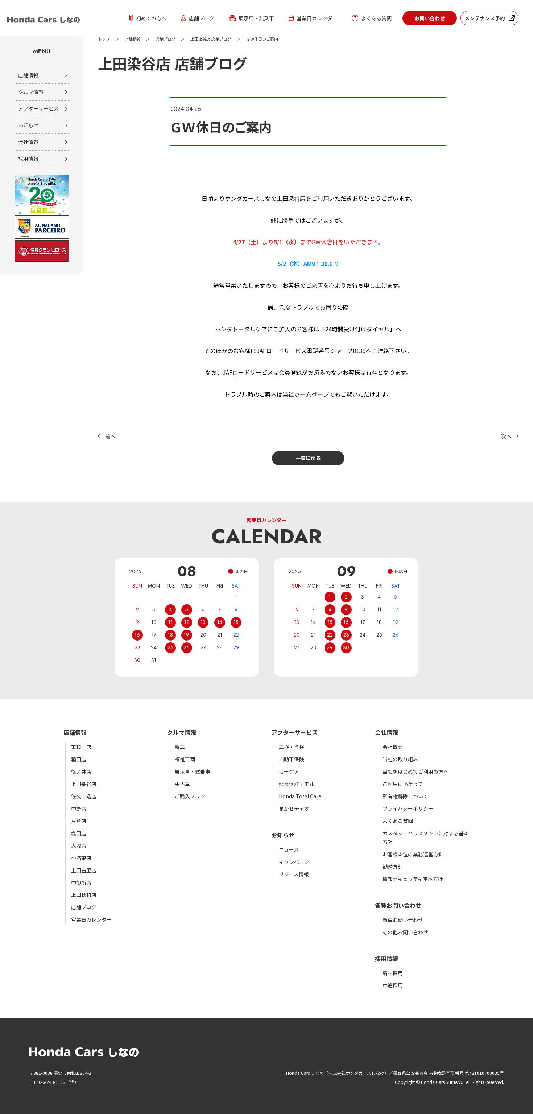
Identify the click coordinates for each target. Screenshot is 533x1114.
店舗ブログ (201, 18)
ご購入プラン (190, 796)
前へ (110, 436)
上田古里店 (83, 870)
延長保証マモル (296, 783)
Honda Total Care (300, 796)
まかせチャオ (294, 808)
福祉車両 (185, 759)
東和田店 (81, 746)
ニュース (289, 849)
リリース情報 (294, 874)
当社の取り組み (400, 759)
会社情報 (28, 141)
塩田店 (78, 833)
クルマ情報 (31, 91)
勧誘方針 (393, 866)
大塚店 (78, 845)
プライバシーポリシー (408, 808)
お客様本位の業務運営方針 (413, 854)
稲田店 (78, 759)
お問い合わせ (429, 18)
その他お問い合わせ (405, 932)
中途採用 (393, 985)
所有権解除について (405, 796)
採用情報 (28, 158)
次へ (506, 436)
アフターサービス (38, 108)
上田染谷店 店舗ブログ (210, 39)
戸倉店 (78, 820)
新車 (180, 746)
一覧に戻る (308, 457)
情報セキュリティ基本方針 (413, 878)
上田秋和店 (83, 894)
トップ (104, 39)
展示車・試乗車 (256, 18)
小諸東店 (81, 857)
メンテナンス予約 (484, 18)
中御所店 (81, 882)
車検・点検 (291, 746)
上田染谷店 (83, 783)
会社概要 (393, 746)
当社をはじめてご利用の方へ (416, 771)
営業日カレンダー (317, 18)
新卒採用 (393, 973)
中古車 (182, 783)
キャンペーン (294, 861)
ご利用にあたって (403, 783)
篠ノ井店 (81, 771)
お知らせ (28, 125)
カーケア (289, 771)
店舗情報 (28, 75)
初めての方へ (151, 18)
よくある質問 (376, 18)
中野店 (78, 808)
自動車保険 (291, 759)
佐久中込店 (83, 796)
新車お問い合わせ (403, 919)
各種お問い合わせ (398, 905)
